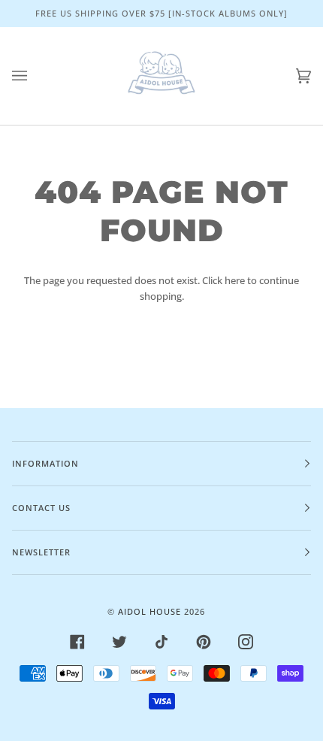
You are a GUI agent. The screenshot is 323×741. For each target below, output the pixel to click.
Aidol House (149, 611)
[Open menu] (34, 76)
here (235, 280)
